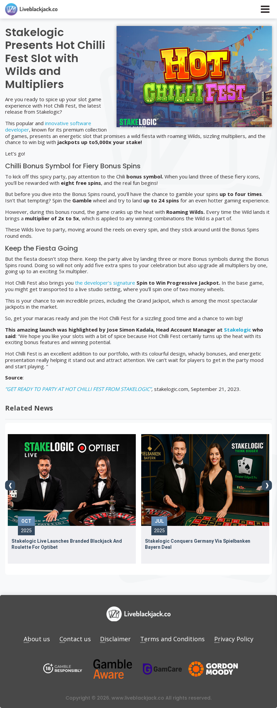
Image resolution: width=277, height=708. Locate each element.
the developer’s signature (105, 282)
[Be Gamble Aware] (112, 669)
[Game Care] (162, 669)
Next (267, 485)
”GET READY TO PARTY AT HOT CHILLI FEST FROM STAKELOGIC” (78, 389)
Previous (10, 485)
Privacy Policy (233, 639)
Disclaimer (115, 639)
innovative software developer (48, 126)
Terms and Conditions (172, 639)
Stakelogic (237, 329)
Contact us (75, 639)
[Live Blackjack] (63, 669)
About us (37, 639)
